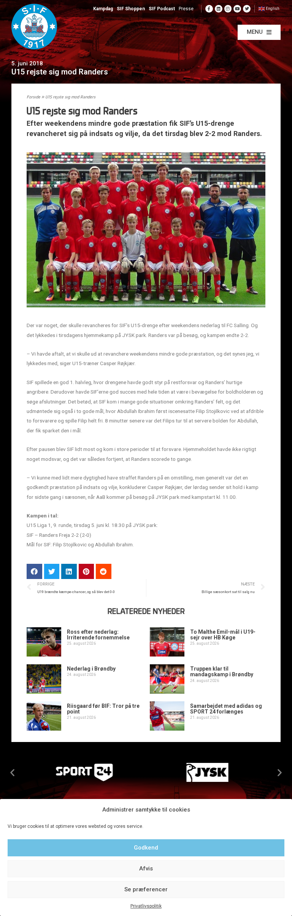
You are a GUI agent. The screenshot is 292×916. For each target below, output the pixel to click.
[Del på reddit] (103, 571)
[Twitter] (247, 9)
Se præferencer (146, 889)
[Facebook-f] (209, 9)
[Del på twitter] (52, 571)
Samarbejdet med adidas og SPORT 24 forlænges (226, 709)
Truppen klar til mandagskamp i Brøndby (221, 671)
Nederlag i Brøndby (91, 669)
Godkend (146, 847)
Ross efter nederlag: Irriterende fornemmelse (98, 635)
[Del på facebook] (34, 571)
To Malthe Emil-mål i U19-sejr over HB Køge (223, 635)
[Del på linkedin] (69, 571)
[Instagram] (228, 9)
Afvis (146, 868)
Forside (33, 97)
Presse (186, 8)
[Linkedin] (218, 9)
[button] (259, 32)
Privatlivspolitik (146, 906)
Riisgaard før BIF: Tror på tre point (103, 709)
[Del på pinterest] (86, 571)
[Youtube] (237, 9)
